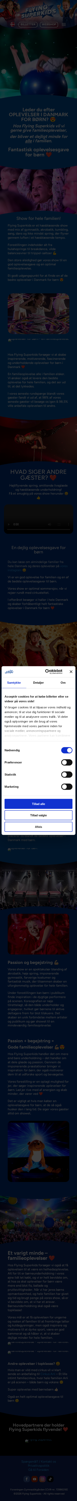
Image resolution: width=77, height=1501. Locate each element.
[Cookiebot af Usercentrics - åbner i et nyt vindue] (46, 671)
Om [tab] (63, 682)
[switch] (66, 762)
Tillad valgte (38, 815)
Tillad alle (38, 803)
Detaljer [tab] (38, 682)
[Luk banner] (71, 671)
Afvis (38, 826)
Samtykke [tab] (14, 682)
